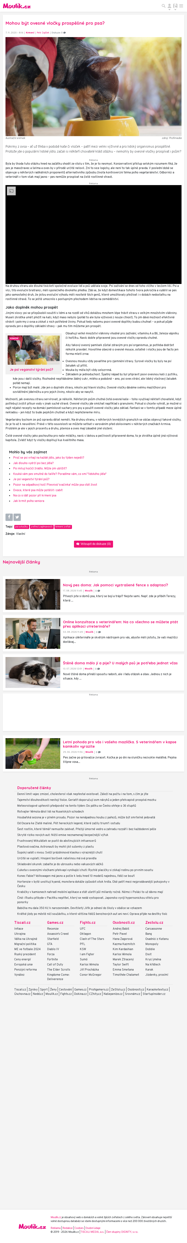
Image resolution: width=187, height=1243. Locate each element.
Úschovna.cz (22, 994)
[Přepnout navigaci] (169, 5)
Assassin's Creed (57, 934)
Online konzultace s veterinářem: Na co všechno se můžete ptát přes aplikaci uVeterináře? (120, 624)
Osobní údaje (92, 1228)
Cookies (79, 1228)
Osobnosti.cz (124, 923)
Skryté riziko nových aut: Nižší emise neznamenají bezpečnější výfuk (62, 835)
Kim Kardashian (123, 949)
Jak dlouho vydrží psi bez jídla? (33, 463)
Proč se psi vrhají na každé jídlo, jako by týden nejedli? (48, 458)
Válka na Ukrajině (25, 939)
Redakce (67, 1228)
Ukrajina (19, 934)
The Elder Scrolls (58, 970)
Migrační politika (25, 944)
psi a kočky (21, 527)
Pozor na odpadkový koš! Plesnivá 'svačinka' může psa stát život (55, 485)
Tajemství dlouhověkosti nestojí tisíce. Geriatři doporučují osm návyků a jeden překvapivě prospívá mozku (86, 800)
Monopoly (151, 944)
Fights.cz (88, 923)
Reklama (56, 1228)
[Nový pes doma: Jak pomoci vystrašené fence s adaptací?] (32, 594)
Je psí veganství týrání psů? (31, 479)
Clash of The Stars (92, 939)
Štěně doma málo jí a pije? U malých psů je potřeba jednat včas (120, 663)
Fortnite (52, 959)
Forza (50, 954)
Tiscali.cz (22, 923)
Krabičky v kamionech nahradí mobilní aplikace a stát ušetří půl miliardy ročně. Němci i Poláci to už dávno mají (90, 892)
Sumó (83, 959)
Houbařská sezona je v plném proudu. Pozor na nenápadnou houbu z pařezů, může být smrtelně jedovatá (86, 817)
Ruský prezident (25, 954)
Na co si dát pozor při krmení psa (34, 496)
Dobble (150, 949)
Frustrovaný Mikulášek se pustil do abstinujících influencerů (56, 841)
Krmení (30, 32)
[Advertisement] (93, 713)
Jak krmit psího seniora (28, 501)
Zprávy (33, 990)
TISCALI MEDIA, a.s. (93, 1232)
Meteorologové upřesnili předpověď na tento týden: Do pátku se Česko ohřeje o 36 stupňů (76, 806)
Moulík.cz (51, 994)
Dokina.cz (80, 994)
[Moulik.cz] (17, 5)
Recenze (53, 929)
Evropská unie (23, 965)
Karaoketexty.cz (157, 990)
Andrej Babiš (121, 929)
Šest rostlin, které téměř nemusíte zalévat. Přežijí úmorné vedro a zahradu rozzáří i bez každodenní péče (86, 829)
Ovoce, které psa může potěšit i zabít (38, 490)
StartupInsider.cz (154, 994)
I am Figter (87, 954)
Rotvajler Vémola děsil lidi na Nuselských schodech (50, 812)
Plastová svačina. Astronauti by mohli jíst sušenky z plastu (55, 847)
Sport (44, 990)
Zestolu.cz (154, 923)
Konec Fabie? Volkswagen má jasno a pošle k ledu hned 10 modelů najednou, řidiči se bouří (76, 876)
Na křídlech (152, 965)
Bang (148, 934)
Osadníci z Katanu (157, 939)
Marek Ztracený (123, 959)
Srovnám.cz (132, 994)
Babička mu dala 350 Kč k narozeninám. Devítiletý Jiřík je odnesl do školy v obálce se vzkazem (79, 908)
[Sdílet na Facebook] (9, 517)
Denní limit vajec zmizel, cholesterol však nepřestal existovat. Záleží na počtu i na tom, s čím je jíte (82, 794)
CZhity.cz (95, 994)
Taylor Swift (121, 965)
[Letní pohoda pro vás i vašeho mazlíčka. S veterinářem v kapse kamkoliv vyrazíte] (32, 753)
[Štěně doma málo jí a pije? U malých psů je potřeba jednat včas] (32, 672)
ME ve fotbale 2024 (27, 949)
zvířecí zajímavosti (41, 527)
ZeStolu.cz (118, 990)
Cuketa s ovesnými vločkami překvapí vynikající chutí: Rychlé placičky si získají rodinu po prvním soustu (85, 870)
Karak (149, 970)
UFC (82, 929)
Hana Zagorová (122, 939)
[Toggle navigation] (181, 5)
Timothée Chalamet (126, 975)
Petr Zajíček (43, 32)
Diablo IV (53, 949)
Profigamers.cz (99, 990)
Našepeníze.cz (113, 994)
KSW (83, 949)
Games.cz (55, 923)
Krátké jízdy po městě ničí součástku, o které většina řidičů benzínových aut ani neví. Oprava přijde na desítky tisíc (92, 914)
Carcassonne (153, 929)
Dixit (148, 954)
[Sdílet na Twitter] (17, 517)
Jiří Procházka (89, 970)
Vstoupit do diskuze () (95, 544)
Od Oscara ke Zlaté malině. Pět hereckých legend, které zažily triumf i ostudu (68, 823)
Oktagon (85, 934)
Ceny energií (22, 959)
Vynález (19, 975)
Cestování (65, 990)
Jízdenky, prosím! (156, 975)
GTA (49, 944)
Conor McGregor (91, 975)
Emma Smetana (123, 970)
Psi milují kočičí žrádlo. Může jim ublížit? (40, 468)
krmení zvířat (63, 527)
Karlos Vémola (89, 965)
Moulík (89, 590)
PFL (82, 944)
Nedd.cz (38, 994)
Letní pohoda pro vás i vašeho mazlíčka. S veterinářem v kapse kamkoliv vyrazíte (119, 744)
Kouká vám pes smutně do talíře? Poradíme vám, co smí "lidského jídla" (59, 474)
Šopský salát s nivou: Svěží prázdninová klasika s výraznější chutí (59, 853)
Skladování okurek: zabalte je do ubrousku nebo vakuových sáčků (60, 864)
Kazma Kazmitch (124, 944)
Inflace (18, 929)
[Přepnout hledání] (164, 5)
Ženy (53, 990)
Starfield (53, 939)
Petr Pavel (120, 934)
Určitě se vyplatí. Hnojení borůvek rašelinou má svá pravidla (56, 858)
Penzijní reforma (25, 970)
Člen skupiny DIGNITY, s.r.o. (122, 1232)
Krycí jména (153, 959)
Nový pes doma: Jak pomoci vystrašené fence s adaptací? (115, 585)
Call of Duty (55, 965)
